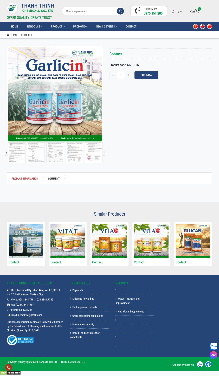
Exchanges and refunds (84, 307)
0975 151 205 (153, 13)
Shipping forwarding (83, 298)
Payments (77, 290)
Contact (131, 26)
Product (56, 26)
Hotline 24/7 (150, 8)
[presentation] (6, 153)
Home (14, 26)
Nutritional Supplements (131, 311)
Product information (25, 178)
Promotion (80, 26)
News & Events (105, 26)
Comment (54, 178)
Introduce (33, 26)
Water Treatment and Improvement (127, 301)
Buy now (146, 75)
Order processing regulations (87, 315)
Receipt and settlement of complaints (85, 335)
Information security (83, 324)
